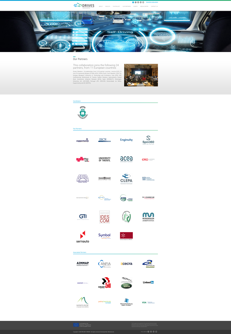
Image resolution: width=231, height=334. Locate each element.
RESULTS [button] (107, 6)
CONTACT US (154, 6)
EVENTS (135, 6)
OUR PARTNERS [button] (127, 6)
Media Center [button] (144, 6)
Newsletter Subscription (152, 2)
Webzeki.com (111, 331)
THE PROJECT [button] (116, 6)
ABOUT (101, 6)
